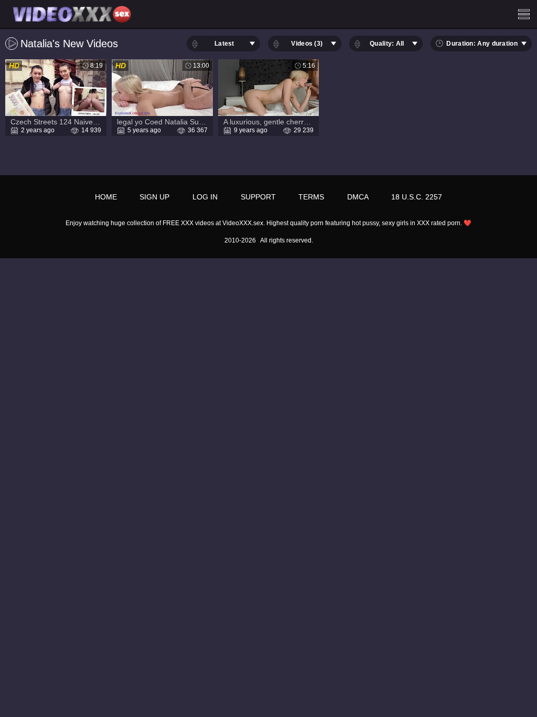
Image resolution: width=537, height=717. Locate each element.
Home (106, 197)
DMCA (358, 197)
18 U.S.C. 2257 (416, 197)
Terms (311, 197)
